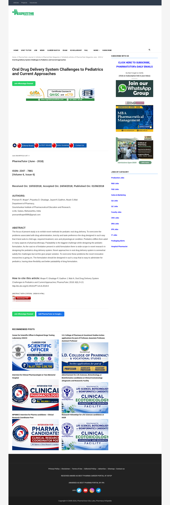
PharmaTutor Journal (25, 57)
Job (35, 50)
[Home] (23, 12)
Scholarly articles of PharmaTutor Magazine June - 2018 (82, 57)
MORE (96, 50)
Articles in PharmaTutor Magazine (47, 57)
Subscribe (107, 50)
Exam (65, 50)
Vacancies (33, 3)
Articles (16, 3)
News (42, 50)
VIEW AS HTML (38, 293)
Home (16, 50)
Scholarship (76, 50)
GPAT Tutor (26, 50)
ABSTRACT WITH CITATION (22, 293)
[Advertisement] (97, 25)
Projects (24, 3)
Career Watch (53, 50)
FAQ (86, 50)
